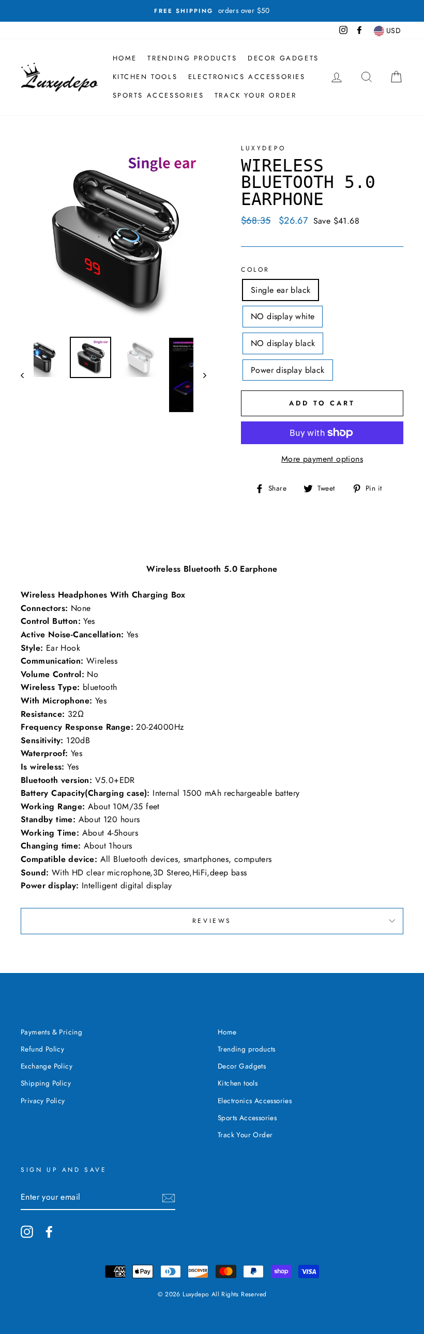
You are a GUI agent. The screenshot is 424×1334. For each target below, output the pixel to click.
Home (125, 58)
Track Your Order (256, 95)
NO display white (282, 316)
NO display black (283, 343)
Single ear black (280, 290)
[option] (212, 11)
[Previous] (27, 375)
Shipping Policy (46, 1083)
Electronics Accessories (247, 77)
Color (255, 269)
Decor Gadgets (283, 58)
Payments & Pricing (51, 1032)
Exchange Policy (46, 1066)
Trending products (192, 58)
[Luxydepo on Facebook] (49, 1232)
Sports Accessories (158, 95)
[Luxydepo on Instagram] (27, 1232)
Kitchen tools (145, 77)
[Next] (199, 375)
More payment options (322, 459)
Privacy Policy (43, 1100)
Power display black (288, 370)
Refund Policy (42, 1049)
